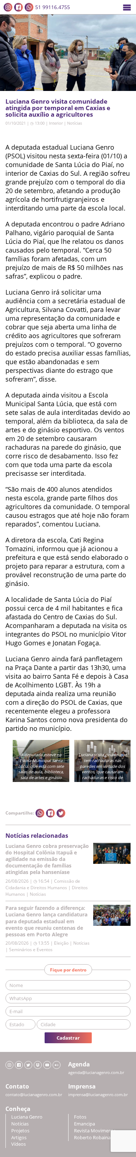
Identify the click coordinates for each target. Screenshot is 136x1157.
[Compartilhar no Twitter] (61, 813)
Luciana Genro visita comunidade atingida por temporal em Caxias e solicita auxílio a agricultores (57, 107)
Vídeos (18, 1144)
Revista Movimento (95, 1131)
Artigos (18, 1138)
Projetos (20, 1131)
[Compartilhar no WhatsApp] (40, 813)
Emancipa (84, 1124)
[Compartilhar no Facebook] (50, 813)
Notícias (74, 123)
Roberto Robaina (92, 1138)
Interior (56, 123)
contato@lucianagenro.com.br (33, 1094)
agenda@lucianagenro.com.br (96, 1072)
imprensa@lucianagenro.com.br (98, 1094)
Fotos (80, 1117)
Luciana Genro (26, 1117)
